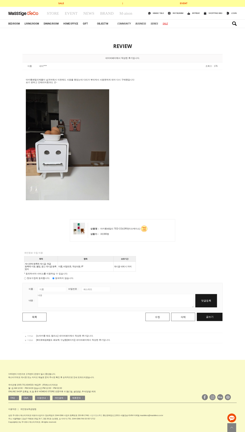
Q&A (26, 398)
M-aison (126, 13)
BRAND (107, 13)
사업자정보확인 (96, 415)
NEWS (88, 13)
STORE (53, 13)
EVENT (71, 13)
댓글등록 (206, 300)
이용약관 (12, 409)
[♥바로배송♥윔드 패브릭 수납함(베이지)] (55, 340)
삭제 (183, 317)
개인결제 (59, 398)
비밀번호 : (73, 289)
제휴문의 (76, 398)
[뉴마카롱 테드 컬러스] (47, 336)
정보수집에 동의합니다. (38, 278)
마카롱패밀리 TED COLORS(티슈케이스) (120, 228)
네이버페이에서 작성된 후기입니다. (76, 336)
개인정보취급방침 (28, 409)
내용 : (31, 300)
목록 (34, 317)
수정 (157, 317)
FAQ (12, 398)
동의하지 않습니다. (64, 278)
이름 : (31, 289)
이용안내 (41, 398)
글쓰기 (210, 316)
